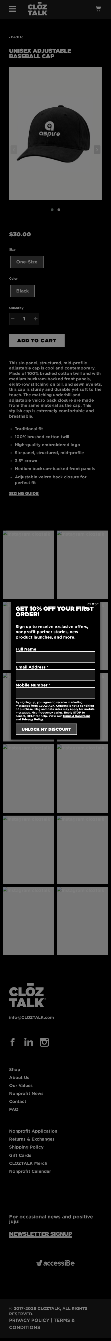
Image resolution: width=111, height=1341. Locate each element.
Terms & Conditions (76, 716)
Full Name (26, 649)
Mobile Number (33, 685)
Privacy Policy (32, 719)
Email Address (32, 667)
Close (93, 604)
